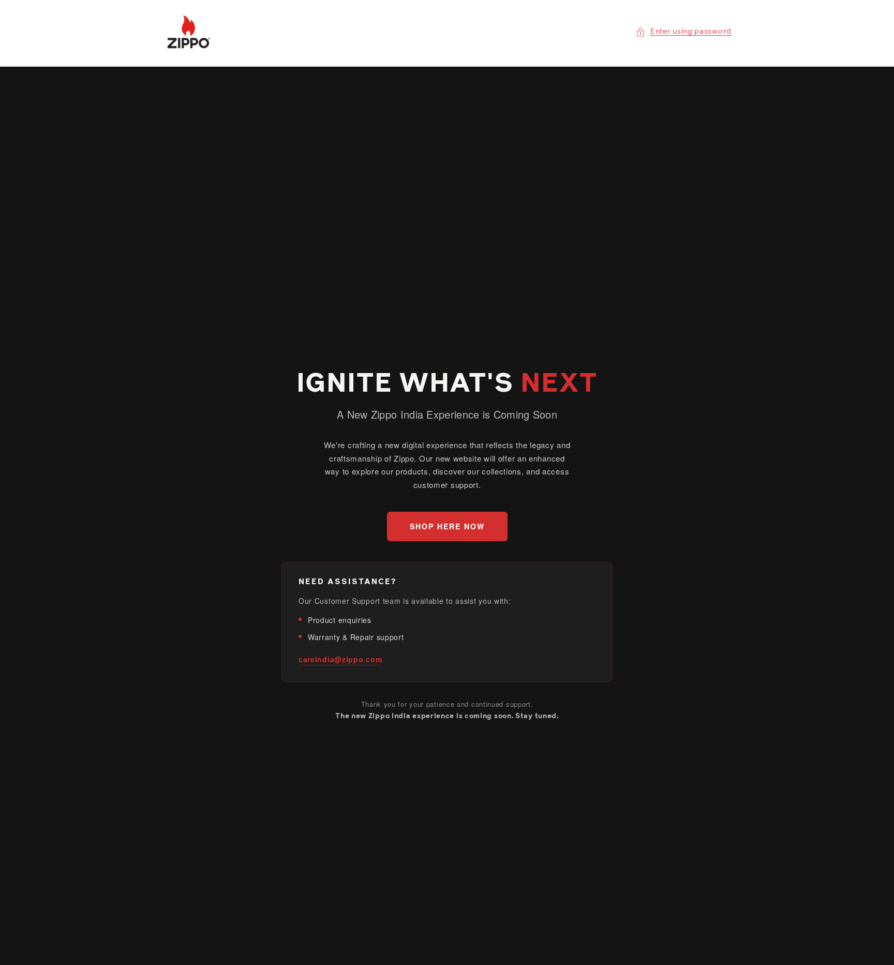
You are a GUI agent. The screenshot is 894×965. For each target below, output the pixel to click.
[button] (684, 31)
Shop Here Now (447, 526)
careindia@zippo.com (340, 659)
